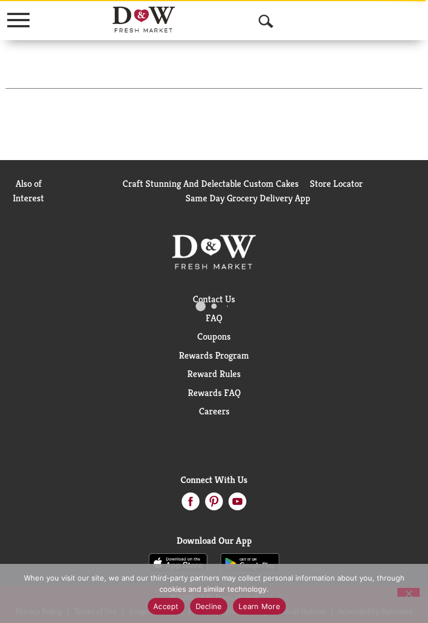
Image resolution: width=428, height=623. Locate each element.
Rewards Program (214, 355)
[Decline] (408, 592)
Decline (209, 606)
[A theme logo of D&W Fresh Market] (144, 19)
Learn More (259, 606)
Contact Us (214, 299)
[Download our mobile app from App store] (178, 562)
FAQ (214, 318)
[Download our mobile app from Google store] (250, 562)
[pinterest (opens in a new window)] (214, 505)
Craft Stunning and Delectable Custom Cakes (211, 183)
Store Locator (336, 183)
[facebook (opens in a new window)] (191, 505)
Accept (166, 606)
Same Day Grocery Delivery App (248, 198)
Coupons (214, 336)
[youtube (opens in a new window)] (237, 505)
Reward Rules (214, 374)
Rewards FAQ (214, 393)
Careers (214, 411)
